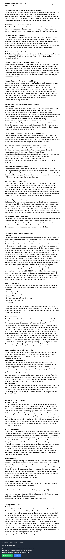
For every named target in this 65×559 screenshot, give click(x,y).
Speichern (17, 555)
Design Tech (53, 4)
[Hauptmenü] (59, 4)
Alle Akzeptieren (7, 555)
